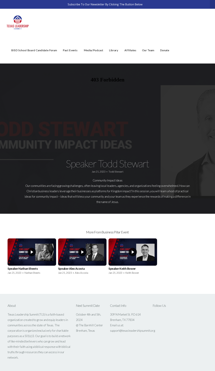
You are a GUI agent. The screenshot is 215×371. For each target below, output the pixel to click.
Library (114, 50)
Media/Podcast (93, 50)
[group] (32, 257)
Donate (164, 50)
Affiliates (130, 50)
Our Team (148, 50)
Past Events (70, 50)
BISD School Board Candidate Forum (34, 50)
